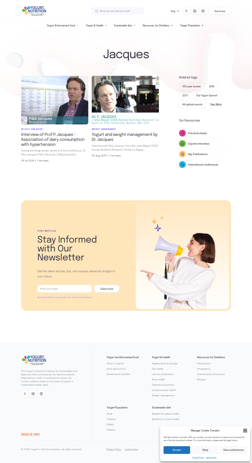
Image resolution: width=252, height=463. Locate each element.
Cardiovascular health (164, 390)
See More (216, 104)
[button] (245, 430)
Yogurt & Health (94, 25)
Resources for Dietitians (156, 25)
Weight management (163, 395)
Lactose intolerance (162, 374)
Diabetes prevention (163, 384)
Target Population (190, 25)
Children (111, 419)
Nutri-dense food (116, 368)
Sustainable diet (123, 25)
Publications (203, 363)
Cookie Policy (198, 457)
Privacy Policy (113, 449)
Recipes (201, 379)
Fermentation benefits (118, 374)
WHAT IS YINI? (30, 434)
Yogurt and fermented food (123, 357)
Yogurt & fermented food (61, 25)
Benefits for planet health (165, 413)
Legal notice (211, 457)
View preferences (233, 450)
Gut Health (158, 368)
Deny (205, 450)
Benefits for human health (166, 419)
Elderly (110, 424)
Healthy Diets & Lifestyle (165, 363)
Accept (177, 450)
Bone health (158, 379)
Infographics (204, 368)
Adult (109, 413)
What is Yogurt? (115, 363)
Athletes (111, 429)
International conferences (211, 374)
